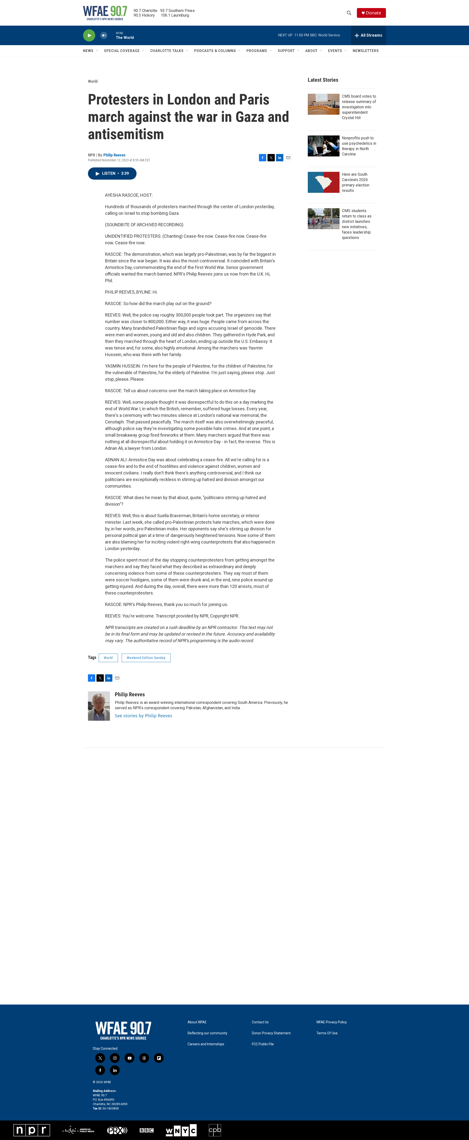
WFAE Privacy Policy (331, 1022)
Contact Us (260, 1022)
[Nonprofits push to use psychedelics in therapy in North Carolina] (324, 145)
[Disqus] (234, 814)
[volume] (104, 35)
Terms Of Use (327, 1033)
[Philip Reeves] (99, 706)
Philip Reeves (114, 155)
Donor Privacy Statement (271, 1033)
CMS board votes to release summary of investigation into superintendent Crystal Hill (359, 107)
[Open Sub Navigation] (97, 51)
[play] (89, 35)
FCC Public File (263, 1044)
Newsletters (366, 51)
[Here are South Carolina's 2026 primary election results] (324, 182)
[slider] (111, 35)
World (92, 81)
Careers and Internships (206, 1044)
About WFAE (197, 1022)
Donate (373, 12)
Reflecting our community (207, 1033)
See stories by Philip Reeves (143, 716)
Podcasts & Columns (215, 51)
